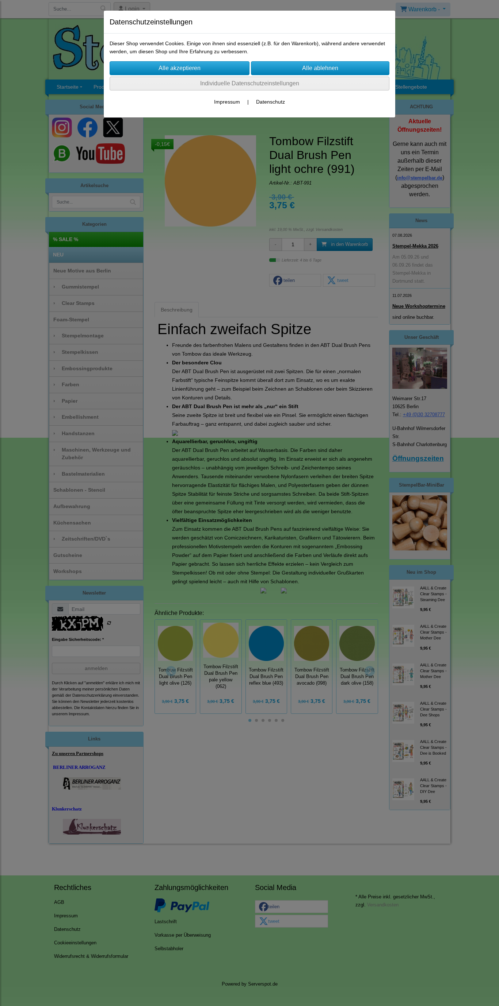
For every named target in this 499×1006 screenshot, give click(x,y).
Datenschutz (270, 102)
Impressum (227, 102)
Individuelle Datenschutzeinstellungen (249, 83)
